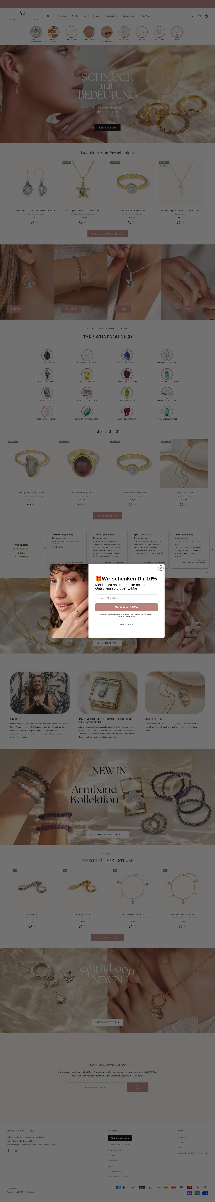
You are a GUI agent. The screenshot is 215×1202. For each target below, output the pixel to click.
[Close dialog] (160, 568)
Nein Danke (126, 624)
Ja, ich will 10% (126, 607)
